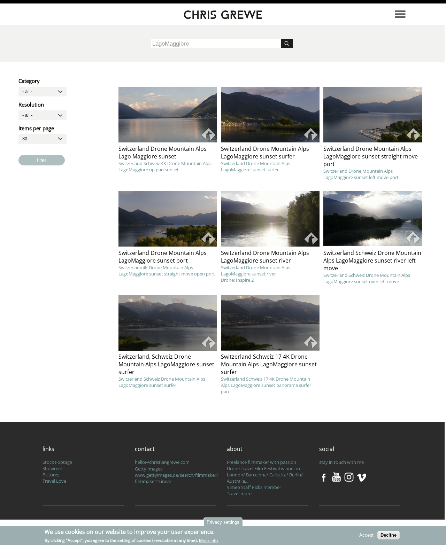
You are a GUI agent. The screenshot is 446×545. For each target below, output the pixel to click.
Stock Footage (57, 462)
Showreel (52, 468)
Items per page (36, 128)
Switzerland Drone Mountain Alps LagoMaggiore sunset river (265, 256)
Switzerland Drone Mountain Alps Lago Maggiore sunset (162, 152)
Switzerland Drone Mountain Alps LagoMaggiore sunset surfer (265, 152)
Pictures (51, 475)
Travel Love (54, 481)
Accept (366, 535)
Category (29, 80)
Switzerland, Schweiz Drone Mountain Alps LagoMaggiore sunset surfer (166, 364)
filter (41, 160)
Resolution (31, 104)
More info (208, 540)
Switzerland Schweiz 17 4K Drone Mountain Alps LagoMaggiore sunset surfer (269, 364)
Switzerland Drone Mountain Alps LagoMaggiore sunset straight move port (370, 156)
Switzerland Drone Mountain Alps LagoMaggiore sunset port (162, 256)
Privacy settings (223, 522)
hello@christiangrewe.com (162, 462)
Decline (388, 535)
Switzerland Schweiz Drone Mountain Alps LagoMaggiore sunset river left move (372, 260)
